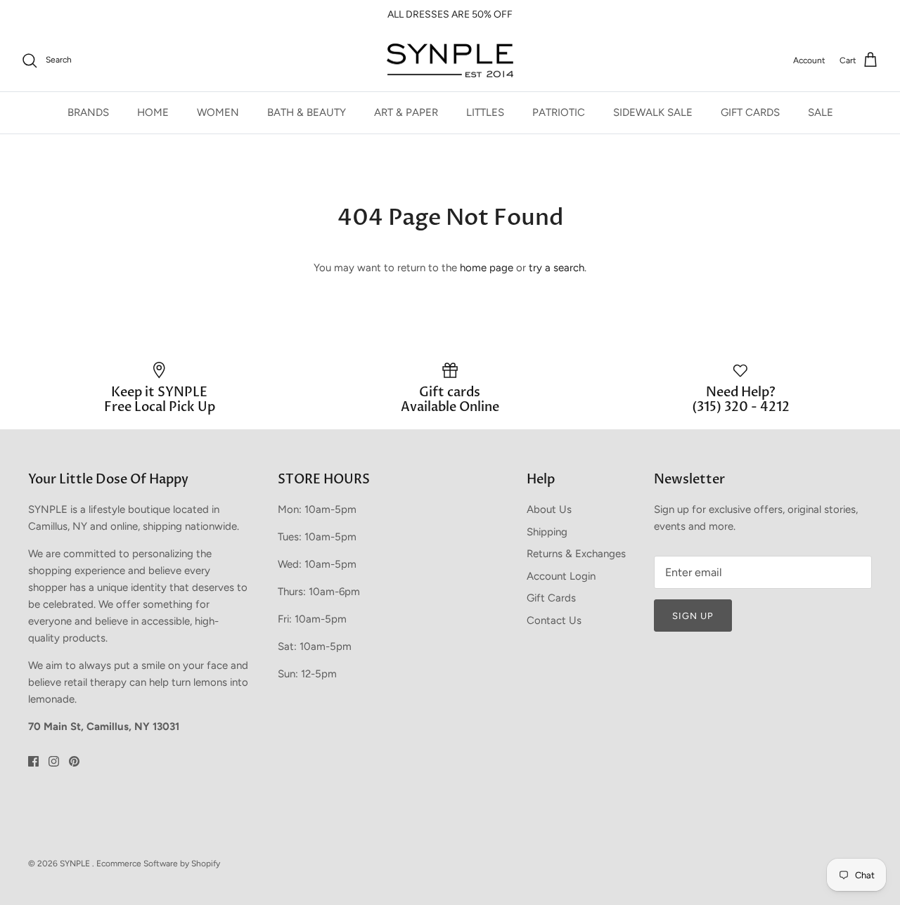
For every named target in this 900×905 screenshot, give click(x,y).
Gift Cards (551, 598)
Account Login (561, 576)
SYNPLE (76, 863)
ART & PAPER (406, 112)
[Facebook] (33, 761)
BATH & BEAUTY (306, 112)
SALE (820, 112)
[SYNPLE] (450, 61)
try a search (556, 267)
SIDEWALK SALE (653, 112)
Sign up (693, 616)
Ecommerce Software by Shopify (158, 863)
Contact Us (554, 620)
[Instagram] (54, 761)
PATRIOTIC (558, 112)
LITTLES (485, 112)
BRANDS (88, 112)
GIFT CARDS (750, 112)
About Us (549, 509)
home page (486, 267)
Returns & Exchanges (576, 553)
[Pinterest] (74, 761)
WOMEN (218, 112)
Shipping (547, 532)
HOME (153, 112)
